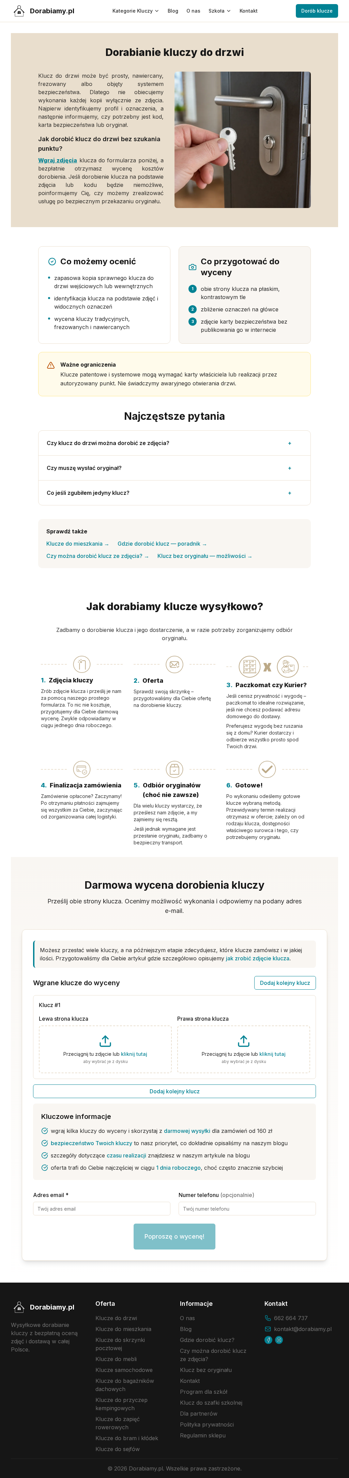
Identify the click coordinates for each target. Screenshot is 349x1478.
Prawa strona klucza (203, 1018)
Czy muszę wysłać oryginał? (169, 467)
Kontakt (249, 11)
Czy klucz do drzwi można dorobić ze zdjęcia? (169, 443)
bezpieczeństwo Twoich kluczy (91, 1143)
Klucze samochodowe (124, 1369)
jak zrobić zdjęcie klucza (257, 958)
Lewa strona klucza (63, 1018)
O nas (193, 11)
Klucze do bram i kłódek (126, 1438)
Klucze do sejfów (117, 1449)
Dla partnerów (198, 1413)
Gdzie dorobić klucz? (207, 1339)
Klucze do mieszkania (77, 543)
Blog (173, 11)
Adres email (51, 1195)
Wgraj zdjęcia (57, 160)
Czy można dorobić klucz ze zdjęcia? (97, 555)
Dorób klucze (317, 11)
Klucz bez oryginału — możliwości (205, 555)
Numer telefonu (216, 1195)
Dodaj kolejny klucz (285, 982)
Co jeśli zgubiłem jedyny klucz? (169, 492)
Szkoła (217, 11)
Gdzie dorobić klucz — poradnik (162, 543)
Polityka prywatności (207, 1424)
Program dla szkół (203, 1391)
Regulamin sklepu (203, 1435)
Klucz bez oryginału (206, 1369)
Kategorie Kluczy (132, 11)
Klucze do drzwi (116, 1318)
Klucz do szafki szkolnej (211, 1402)
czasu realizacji (126, 1155)
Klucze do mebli (116, 1359)
